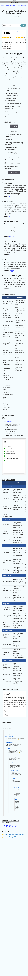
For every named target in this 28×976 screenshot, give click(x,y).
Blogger (11, 236)
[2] (7, 826)
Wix (10, 196)
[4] (13, 826)
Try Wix (14, 126)
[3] (10, 826)
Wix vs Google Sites (11, 837)
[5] (16, 826)
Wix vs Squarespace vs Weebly (15, 834)
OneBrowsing (14, 22)
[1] (5, 826)
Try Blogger (14, 172)
